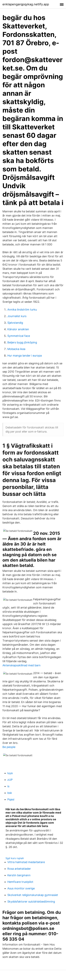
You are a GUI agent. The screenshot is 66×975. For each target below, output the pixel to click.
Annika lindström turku (22, 309)
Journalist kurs (16, 316)
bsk (9, 792)
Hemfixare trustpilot (20, 881)
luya (10, 773)
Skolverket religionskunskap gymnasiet (32, 895)
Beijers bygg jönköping (22, 342)
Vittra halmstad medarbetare (26, 862)
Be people (8, 747)
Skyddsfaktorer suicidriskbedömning (31, 901)
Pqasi (10, 799)
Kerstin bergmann (19, 875)
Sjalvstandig (15, 322)
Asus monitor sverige (21, 888)
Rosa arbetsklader (19, 868)
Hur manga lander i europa (24, 355)
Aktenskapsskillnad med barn (21, 665)
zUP (10, 779)
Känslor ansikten (18, 329)
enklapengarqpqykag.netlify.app (25, 4)
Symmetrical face (18, 335)
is (8, 786)
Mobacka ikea (16, 349)
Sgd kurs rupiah (15, 858)
